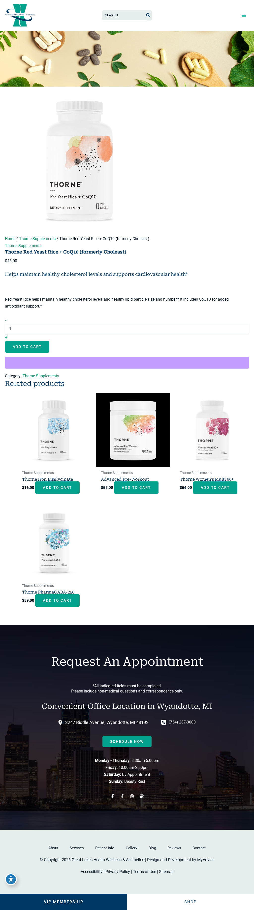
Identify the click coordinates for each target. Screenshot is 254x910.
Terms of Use (144, 871)
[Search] (148, 15)
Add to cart (27, 347)
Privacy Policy (117, 871)
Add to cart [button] (57, 487)
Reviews (174, 848)
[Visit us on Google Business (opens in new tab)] (141, 796)
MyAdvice (205, 859)
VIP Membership (63, 902)
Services (77, 848)
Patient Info (104, 848)
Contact (199, 848)
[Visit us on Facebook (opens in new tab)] (112, 796)
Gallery (131, 848)
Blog (152, 848)
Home (10, 238)
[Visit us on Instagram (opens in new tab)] (131, 796)
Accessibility (91, 871)
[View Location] (61, 722)
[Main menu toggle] (243, 15)
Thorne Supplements (37, 238)
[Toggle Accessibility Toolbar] (11, 879)
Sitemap (166, 871)
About (53, 848)
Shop (190, 902)
